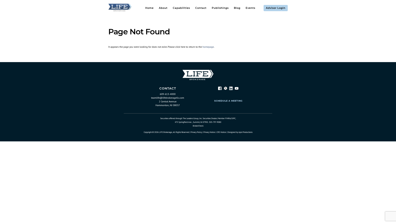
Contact (201, 8)
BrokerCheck (198, 126)
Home (149, 8)
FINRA (228, 118)
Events (250, 8)
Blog (237, 8)
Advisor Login (275, 8)
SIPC (233, 118)
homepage (208, 46)
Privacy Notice (209, 132)
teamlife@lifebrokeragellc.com (167, 97)
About (163, 8)
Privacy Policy (196, 132)
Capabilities (181, 8)
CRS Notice (221, 132)
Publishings (220, 8)
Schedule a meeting (228, 100)
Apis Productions (245, 132)
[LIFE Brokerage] (119, 10)
